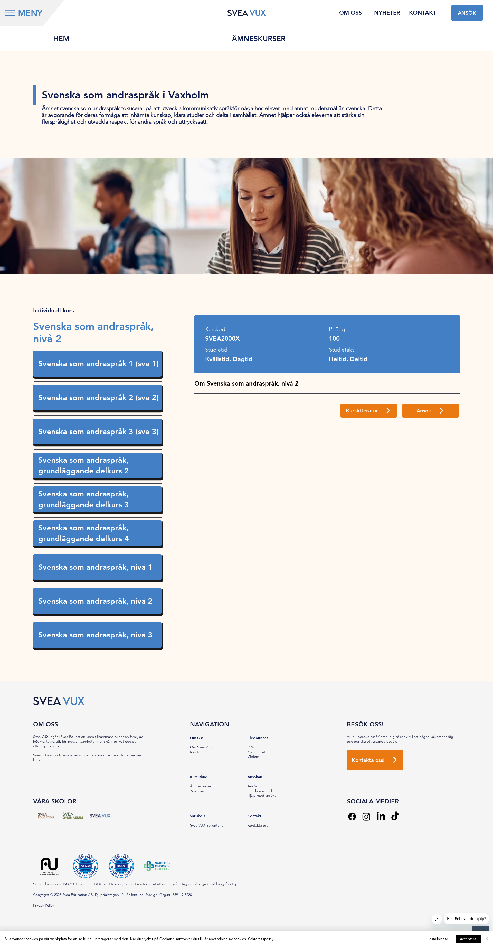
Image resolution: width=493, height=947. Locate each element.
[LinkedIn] (381, 816)
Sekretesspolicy (260, 938)
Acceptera (468, 938)
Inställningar (438, 938)
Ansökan (255, 777)
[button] (10, 13)
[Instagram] (366, 816)
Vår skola (197, 816)
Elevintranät (258, 738)
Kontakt (254, 816)
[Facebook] (352, 816)
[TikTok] (395, 816)
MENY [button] (30, 13)
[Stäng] (487, 939)
